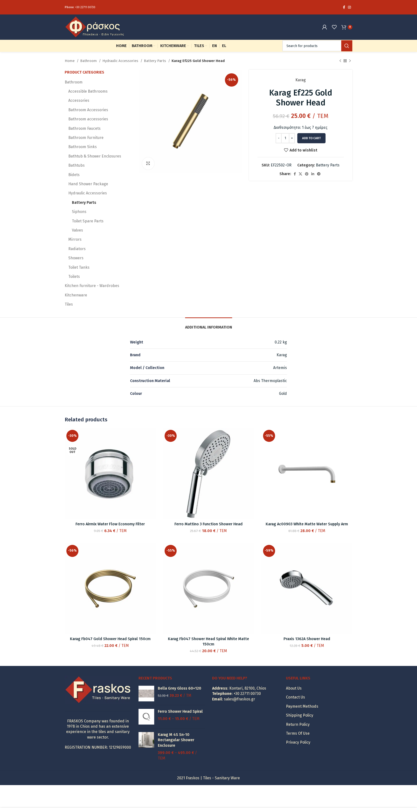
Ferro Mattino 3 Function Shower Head (208, 524)
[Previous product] (340, 60)
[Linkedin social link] (313, 174)
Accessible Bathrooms (88, 91)
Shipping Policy (299, 715)
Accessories (78, 100)
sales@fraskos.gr (239, 699)
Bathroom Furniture (86, 137)
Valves (77, 230)
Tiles (69, 304)
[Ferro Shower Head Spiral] (146, 717)
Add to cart (311, 138)
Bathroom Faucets (84, 128)
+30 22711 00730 (85, 7)
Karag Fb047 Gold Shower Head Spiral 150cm (110, 639)
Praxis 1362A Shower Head (307, 639)
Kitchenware (76, 295)
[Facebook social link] (344, 7)
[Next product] (350, 60)
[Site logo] (95, 26)
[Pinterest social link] (307, 174)
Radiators (77, 249)
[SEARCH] (346, 45)
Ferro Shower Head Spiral (180, 711)
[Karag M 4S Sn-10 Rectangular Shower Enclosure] (146, 746)
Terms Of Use (298, 733)
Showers (75, 258)
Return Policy (298, 724)
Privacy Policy (298, 742)
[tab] (208, 324)
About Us (294, 688)
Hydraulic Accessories (120, 61)
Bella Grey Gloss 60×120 (179, 688)
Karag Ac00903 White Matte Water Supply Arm (307, 524)
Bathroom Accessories (88, 110)
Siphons (79, 211)
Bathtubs (76, 165)
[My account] (324, 27)
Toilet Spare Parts (88, 221)
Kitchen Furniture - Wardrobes (92, 285)
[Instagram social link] (349, 7)
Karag (300, 80)
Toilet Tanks (79, 267)
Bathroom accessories (88, 119)
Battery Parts (155, 61)
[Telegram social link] (319, 174)
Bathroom (89, 61)
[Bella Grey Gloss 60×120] (146, 693)
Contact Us (295, 697)
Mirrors (75, 239)
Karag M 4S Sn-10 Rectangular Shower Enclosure (176, 740)
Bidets (74, 174)
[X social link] (300, 174)
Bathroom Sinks (82, 146)
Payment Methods (302, 706)
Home (70, 61)
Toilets (74, 276)
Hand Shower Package (88, 184)
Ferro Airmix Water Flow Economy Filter (110, 524)
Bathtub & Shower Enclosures (94, 156)
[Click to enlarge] (148, 163)
